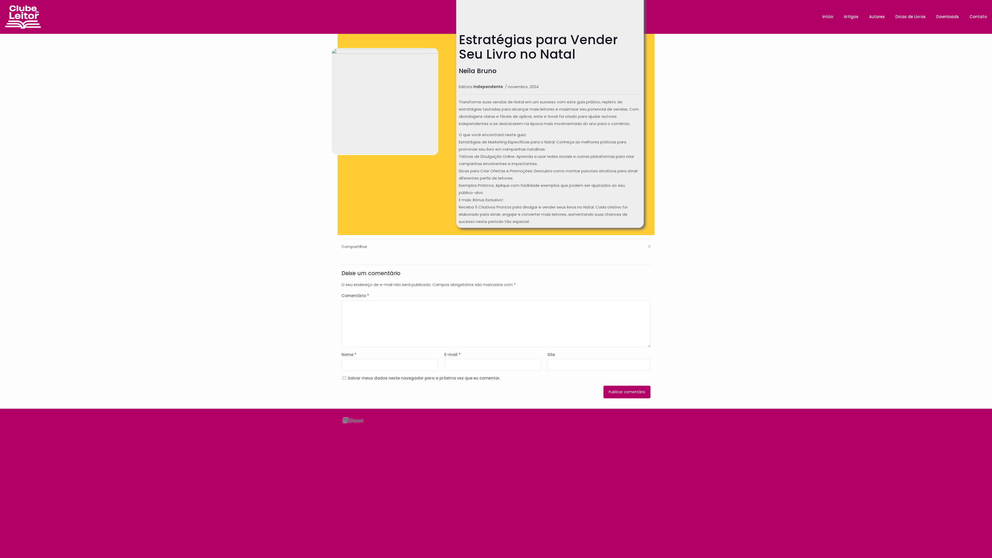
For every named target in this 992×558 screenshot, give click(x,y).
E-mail (452, 354)
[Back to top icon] (645, 419)
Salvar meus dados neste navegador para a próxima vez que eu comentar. (424, 378)
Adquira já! (390, 160)
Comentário (355, 295)
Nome (349, 354)
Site (551, 354)
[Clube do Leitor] (23, 17)
